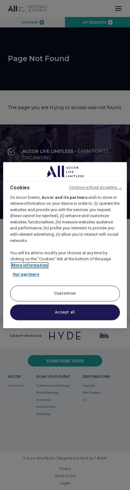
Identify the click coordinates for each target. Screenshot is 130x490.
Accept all (65, 312)
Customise (65, 293)
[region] (65, 245)
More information (30, 265)
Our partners (26, 274)
